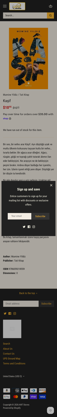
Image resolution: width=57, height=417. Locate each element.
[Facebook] (29, 227)
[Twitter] (24, 227)
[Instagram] (33, 227)
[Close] (51, 185)
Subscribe (40, 216)
